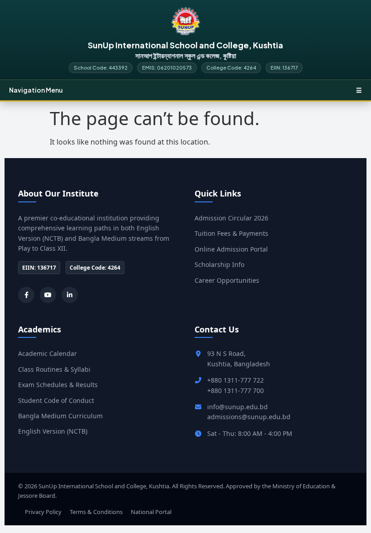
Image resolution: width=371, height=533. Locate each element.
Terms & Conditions (96, 512)
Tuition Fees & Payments (231, 233)
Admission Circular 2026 (231, 218)
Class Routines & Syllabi (54, 369)
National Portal (151, 512)
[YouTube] (48, 295)
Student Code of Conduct (56, 400)
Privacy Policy (43, 512)
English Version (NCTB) (52, 431)
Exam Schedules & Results (58, 384)
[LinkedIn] (70, 295)
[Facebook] (26, 295)
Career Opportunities (227, 280)
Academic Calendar (47, 353)
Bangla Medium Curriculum (60, 415)
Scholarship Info (219, 264)
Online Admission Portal (231, 249)
